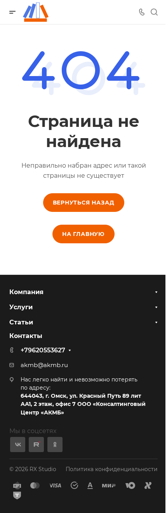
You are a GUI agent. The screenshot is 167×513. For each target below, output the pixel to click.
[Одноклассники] (55, 444)
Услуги (21, 307)
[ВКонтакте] (17, 444)
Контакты (25, 336)
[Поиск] (154, 12)
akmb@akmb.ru (44, 365)
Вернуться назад (84, 202)
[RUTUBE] (36, 444)
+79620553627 (43, 350)
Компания (26, 292)
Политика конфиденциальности (112, 469)
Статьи (21, 322)
